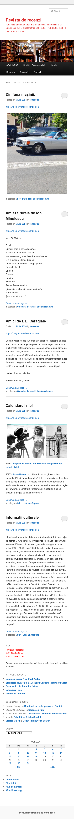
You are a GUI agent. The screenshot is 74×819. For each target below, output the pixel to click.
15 (10, 756)
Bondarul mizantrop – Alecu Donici (43, 706)
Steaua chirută (36, 709)
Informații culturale (22, 517)
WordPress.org (14, 790)
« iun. (17, 766)
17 (28, 756)
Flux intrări (11, 783)
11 (36, 752)
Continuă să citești (16, 303)
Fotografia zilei (24, 198)
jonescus (34, 99)
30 (19, 763)
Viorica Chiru (13, 720)
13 (53, 752)
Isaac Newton (20, 474)
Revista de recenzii (24, 20)
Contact (37, 71)
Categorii (24, 71)
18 (36, 756)
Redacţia (10, 71)
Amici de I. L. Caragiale (26, 320)
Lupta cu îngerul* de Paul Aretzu (23, 678)
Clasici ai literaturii (26, 306)
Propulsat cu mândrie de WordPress (37, 812)
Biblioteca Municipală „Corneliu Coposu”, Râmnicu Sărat (36, 682)
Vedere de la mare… (16, 693)
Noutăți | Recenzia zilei (34, 65)
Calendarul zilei (19, 405)
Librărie (53, 65)
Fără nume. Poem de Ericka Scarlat (48, 713)
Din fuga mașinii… (22, 94)
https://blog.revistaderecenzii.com (22, 106)
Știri (19, 503)
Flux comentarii (14, 786)
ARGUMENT (12, 65)
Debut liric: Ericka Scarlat (27, 717)
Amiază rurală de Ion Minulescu (24, 215)
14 (61, 752)
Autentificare (12, 779)
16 (19, 756)
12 (44, 752)
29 (10, 763)
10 (28, 752)
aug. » (53, 766)
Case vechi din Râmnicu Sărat (22, 686)
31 (28, 763)
